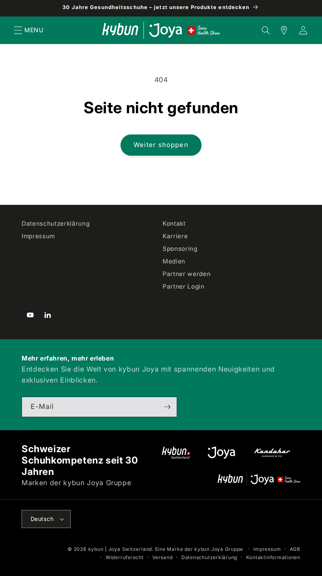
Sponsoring (180, 248)
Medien (174, 261)
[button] (18, 30)
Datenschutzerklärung (56, 223)
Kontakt (174, 223)
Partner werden (186, 274)
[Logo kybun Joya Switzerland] (259, 479)
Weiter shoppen (161, 145)
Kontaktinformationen (273, 557)
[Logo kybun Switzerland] (176, 453)
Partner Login (184, 286)
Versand (162, 557)
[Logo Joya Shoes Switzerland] (221, 453)
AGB (295, 549)
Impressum (38, 236)
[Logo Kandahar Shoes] (272, 453)
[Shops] (279, 30)
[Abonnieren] (167, 407)
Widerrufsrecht (125, 557)
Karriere (175, 236)
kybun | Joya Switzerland (120, 549)
